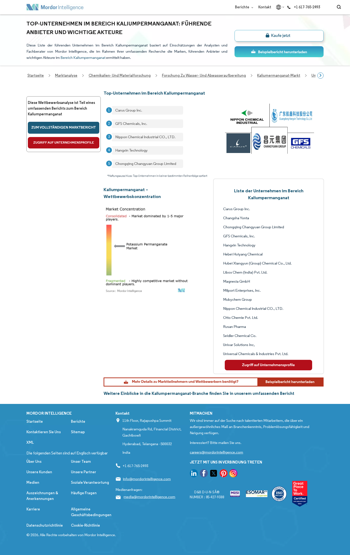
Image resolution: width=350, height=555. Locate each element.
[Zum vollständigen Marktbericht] (63, 128)
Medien (32, 482)
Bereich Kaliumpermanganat (82, 57)
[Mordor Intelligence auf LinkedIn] (194, 474)
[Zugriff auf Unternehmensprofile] (63, 142)
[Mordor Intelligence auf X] (214, 474)
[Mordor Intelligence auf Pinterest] (224, 474)
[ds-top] (279, 51)
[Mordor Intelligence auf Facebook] (204, 474)
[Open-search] (339, 7)
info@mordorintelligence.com (147, 479)
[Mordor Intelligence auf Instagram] (233, 474)
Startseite (34, 421)
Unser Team (81, 461)
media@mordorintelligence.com (149, 496)
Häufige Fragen (84, 493)
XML (30, 442)
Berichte (242, 7)
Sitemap (78, 432)
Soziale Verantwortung (90, 482)
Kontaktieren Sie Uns (43, 432)
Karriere (33, 509)
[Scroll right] (320, 75)
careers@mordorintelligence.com (216, 452)
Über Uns (33, 461)
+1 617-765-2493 (307, 7)
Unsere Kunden (39, 472)
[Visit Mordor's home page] (55, 7)
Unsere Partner (83, 472)
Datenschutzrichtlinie (44, 525)
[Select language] (279, 7)
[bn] (279, 35)
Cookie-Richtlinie (85, 525)
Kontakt (264, 7)
